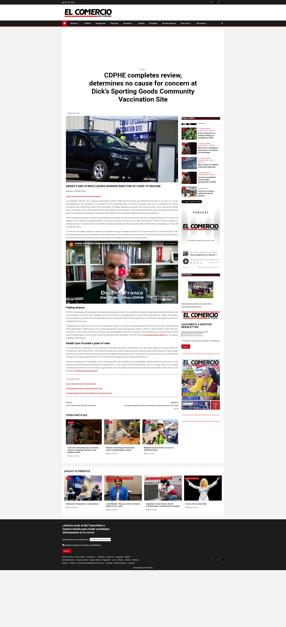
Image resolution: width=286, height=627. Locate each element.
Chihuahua (101, 557)
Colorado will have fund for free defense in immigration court (89, 393)
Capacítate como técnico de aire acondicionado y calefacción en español (163, 505)
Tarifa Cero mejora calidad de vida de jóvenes (206, 178)
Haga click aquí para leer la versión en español (83, 196)
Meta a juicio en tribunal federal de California (208, 151)
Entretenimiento (192, 478)
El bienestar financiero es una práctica (82, 504)
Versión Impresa (169, 23)
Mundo (128, 560)
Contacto (131, 563)
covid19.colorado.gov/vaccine (85, 371)
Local (211, 145)
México (121, 560)
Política (87, 23)
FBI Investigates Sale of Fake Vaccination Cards (84, 388)
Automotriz (91, 557)
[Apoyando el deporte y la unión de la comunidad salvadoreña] (200, 290)
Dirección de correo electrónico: (194, 332)
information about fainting (154, 335)
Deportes (114, 23)
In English (153, 23)
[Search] (222, 23)
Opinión (141, 23)
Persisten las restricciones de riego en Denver (207, 193)
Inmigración (101, 23)
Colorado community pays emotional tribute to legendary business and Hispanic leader (83, 450)
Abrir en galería (170, 243)
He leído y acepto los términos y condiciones (201, 341)
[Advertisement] (143, 47)
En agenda (119, 557)
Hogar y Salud (203, 130)
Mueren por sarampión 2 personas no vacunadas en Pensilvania (208, 135)
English (142, 69)
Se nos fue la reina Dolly (196, 504)
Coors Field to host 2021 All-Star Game (81, 384)
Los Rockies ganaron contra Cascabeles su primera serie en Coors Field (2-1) (151, 405)
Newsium (137, 567)
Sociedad (127, 23)
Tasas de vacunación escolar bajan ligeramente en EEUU (207, 165)
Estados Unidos (204, 128)
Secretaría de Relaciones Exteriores (90, 563)
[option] (200, 134)
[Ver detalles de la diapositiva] (200, 384)
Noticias (73, 23)
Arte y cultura (153, 478)
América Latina (68, 557)
